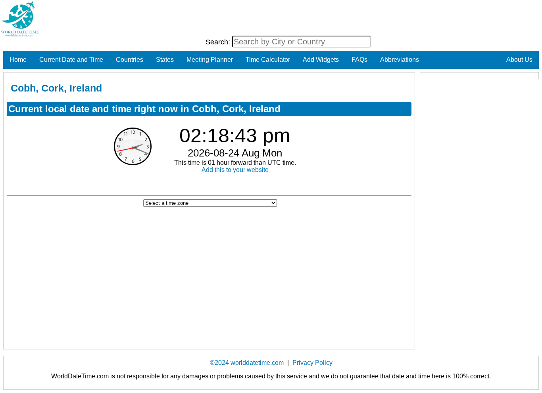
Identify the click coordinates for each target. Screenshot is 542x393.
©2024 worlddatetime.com (247, 362)
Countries (129, 59)
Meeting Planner (209, 59)
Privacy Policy (312, 362)
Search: (219, 42)
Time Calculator (268, 59)
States (165, 59)
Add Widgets (321, 59)
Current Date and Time (71, 59)
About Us (519, 59)
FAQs (359, 59)
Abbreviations (399, 59)
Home (18, 59)
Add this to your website (235, 169)
